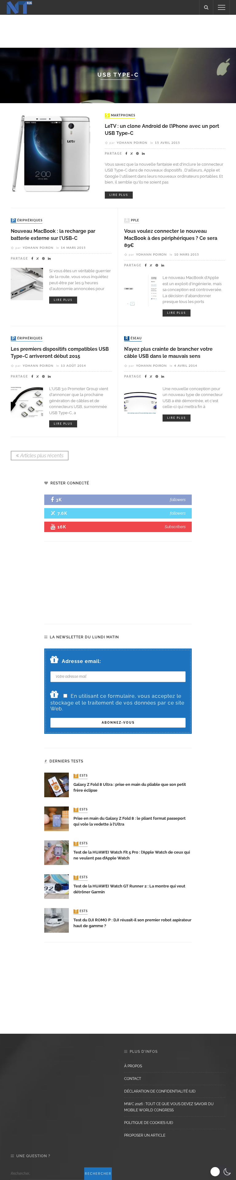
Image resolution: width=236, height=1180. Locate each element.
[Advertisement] (118, 30)
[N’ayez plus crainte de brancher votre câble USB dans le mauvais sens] (140, 401)
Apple (132, 220)
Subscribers (175, 526)
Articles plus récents (41, 456)
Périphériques (27, 220)
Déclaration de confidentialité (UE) (159, 1091)
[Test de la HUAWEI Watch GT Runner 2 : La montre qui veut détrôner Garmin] (56, 886)
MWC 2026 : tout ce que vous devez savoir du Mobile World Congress (169, 1107)
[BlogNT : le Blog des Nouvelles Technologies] (19, 7)
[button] (221, 1171)
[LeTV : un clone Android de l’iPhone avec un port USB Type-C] (53, 154)
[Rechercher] (206, 7)
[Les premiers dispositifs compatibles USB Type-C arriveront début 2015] (27, 401)
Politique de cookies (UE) (148, 1123)
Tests (81, 776)
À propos (133, 1066)
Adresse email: (81, 661)
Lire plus (118, 195)
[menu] (221, 7)
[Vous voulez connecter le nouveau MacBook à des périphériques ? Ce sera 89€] (140, 290)
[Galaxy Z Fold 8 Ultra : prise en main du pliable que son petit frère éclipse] (56, 785)
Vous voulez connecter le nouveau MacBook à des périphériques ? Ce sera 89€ (170, 238)
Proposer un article (144, 1135)
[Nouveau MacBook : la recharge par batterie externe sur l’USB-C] (27, 283)
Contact (132, 1079)
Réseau (133, 338)
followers (178, 499)
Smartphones (120, 115)
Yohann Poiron (132, 142)
